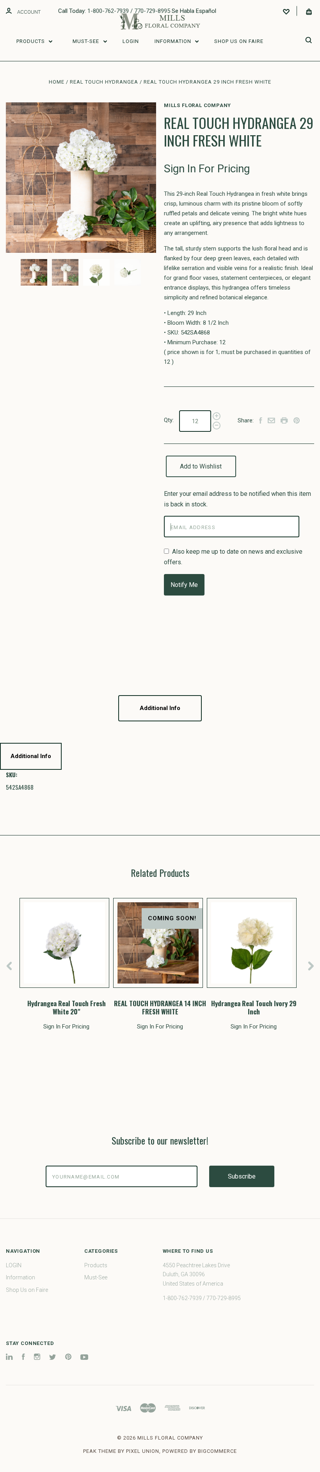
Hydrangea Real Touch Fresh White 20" (66, 1007)
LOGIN (131, 41)
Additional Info (160, 708)
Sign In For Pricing (207, 168)
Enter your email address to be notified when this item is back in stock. (237, 499)
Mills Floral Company (197, 105)
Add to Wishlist (201, 466)
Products (31, 41)
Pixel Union (142, 1451)
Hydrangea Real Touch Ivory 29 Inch (254, 1007)
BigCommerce (217, 1451)
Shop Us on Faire (238, 41)
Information (174, 41)
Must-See (87, 41)
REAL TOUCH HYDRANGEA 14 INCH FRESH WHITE (160, 1007)
